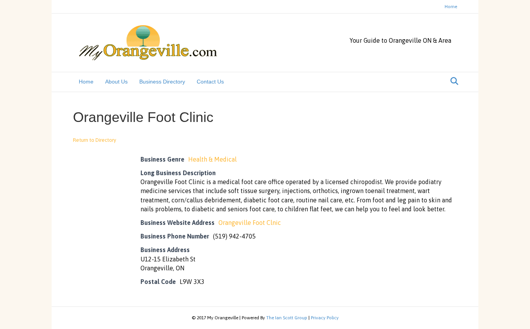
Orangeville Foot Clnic (249, 222)
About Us (116, 81)
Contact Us (210, 81)
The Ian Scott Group (286, 317)
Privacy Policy (325, 317)
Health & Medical (212, 159)
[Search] (452, 81)
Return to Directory (94, 140)
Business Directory (162, 81)
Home (451, 6)
